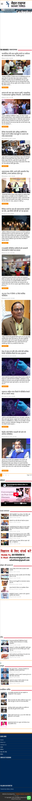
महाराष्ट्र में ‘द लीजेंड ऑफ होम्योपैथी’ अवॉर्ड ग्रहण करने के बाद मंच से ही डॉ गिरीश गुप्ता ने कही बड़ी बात (20, 648)
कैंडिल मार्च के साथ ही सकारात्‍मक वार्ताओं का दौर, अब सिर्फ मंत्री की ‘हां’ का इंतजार (15, 210)
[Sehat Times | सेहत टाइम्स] (16, 4)
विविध (1, 754)
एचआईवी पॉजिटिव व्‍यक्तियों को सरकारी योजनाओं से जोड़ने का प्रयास (15, 249)
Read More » (5, 87)
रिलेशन (2, 749)
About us (2, 742)
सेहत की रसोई (3, 752)
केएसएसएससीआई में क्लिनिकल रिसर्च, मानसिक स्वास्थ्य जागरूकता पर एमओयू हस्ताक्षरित (18, 642)
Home (2, 740)
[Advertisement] (16, 30)
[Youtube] (18, 796)
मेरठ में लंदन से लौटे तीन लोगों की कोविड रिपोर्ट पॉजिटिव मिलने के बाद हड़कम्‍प (15, 352)
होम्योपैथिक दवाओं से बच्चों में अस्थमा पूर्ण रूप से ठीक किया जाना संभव (20, 675)
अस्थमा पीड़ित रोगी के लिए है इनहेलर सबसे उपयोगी (19, 569)
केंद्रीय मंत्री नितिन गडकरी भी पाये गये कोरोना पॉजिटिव (14, 433)
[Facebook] (14, 796)
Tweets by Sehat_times (7, 789)
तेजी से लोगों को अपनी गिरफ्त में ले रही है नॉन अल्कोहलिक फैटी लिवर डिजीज (19, 655)
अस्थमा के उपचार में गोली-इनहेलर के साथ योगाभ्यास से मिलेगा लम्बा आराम (18, 681)
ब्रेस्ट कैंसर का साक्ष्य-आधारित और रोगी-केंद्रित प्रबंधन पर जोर (19, 575)
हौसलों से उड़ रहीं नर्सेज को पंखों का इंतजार (19, 521)
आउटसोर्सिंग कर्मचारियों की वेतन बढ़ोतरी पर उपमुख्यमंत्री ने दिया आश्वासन (18, 693)
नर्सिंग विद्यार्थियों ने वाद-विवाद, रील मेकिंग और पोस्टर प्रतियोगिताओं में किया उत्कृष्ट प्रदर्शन (19, 515)
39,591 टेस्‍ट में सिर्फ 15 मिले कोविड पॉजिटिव (13, 294)
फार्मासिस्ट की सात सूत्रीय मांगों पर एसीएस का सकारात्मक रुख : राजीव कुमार (16, 54)
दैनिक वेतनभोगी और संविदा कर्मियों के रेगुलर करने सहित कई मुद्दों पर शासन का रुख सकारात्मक (15, 134)
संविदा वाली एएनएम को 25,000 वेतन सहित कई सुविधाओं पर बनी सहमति (19, 715)
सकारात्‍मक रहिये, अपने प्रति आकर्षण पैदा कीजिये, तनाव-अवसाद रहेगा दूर (15, 172)
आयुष (1, 747)
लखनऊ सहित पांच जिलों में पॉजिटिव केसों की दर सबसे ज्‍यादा (16, 392)
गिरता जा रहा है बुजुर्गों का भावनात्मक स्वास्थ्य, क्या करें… (19, 582)
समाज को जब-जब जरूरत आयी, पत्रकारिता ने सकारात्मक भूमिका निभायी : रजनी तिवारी (16, 93)
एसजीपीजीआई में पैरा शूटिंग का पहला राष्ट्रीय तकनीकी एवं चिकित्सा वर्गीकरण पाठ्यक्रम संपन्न (19, 528)
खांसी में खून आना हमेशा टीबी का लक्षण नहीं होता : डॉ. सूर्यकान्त (19, 541)
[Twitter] (16, 796)
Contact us (3, 745)
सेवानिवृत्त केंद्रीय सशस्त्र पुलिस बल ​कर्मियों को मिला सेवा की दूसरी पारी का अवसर (18, 708)
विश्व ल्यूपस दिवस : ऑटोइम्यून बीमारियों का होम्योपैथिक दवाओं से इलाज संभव (19, 669)
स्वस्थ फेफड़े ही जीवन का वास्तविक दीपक (19, 587)
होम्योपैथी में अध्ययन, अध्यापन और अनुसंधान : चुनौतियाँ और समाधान (19, 594)
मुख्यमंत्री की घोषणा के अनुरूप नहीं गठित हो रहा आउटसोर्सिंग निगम (18, 723)
